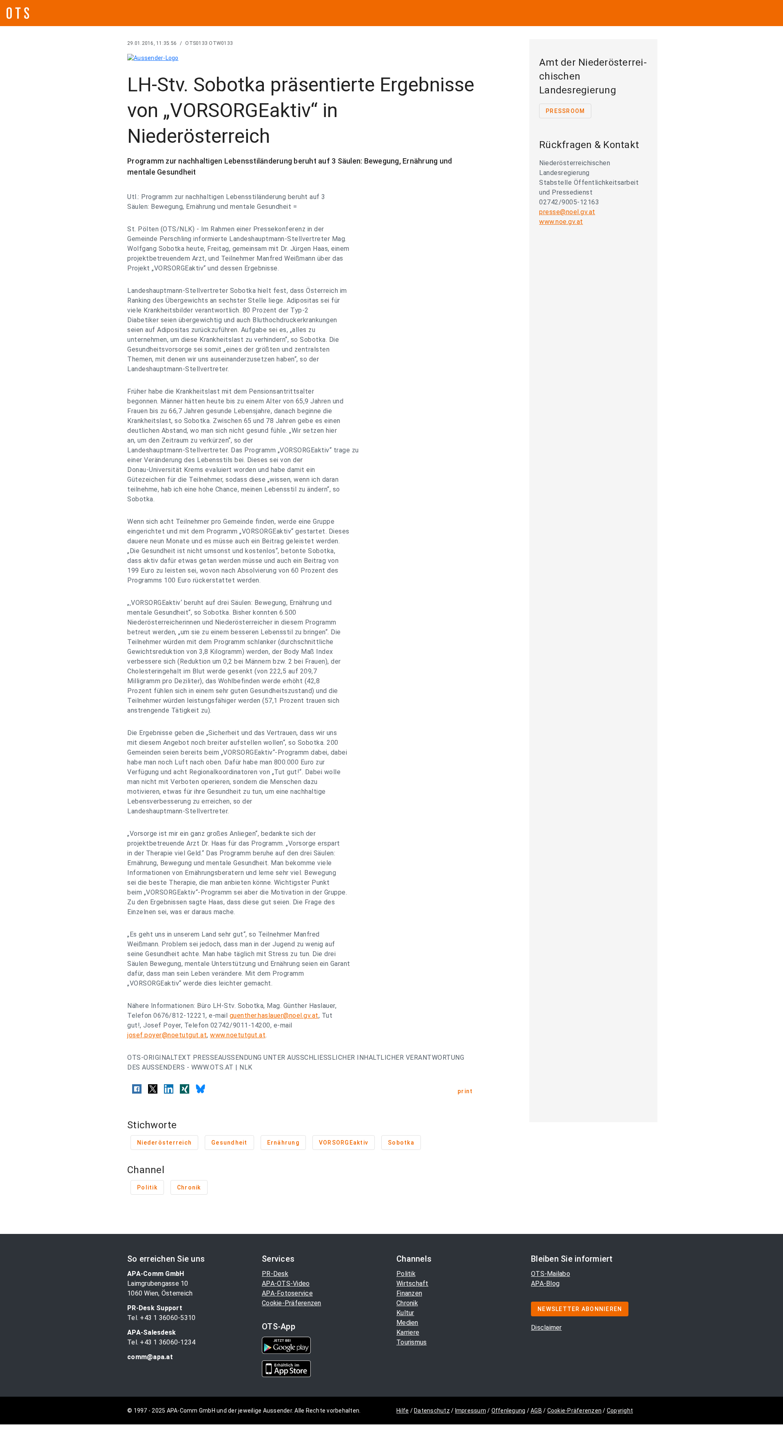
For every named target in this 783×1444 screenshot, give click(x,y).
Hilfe (402, 1410)
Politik (406, 1274)
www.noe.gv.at (561, 222)
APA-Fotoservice (287, 1293)
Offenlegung (508, 1410)
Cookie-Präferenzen (291, 1303)
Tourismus (411, 1342)
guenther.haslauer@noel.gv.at (274, 1015)
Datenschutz (432, 1410)
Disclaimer (546, 1327)
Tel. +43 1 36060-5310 (161, 1318)
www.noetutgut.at (237, 1035)
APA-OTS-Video (286, 1283)
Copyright (620, 1410)
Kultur (405, 1313)
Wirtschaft (412, 1283)
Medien (407, 1323)
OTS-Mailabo (550, 1274)
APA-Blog (545, 1283)
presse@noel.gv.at (567, 212)
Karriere (407, 1332)
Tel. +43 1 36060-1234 (161, 1342)
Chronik (407, 1303)
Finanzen (409, 1293)
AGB (536, 1410)
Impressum (470, 1410)
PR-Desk (275, 1274)
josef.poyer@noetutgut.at (167, 1035)
